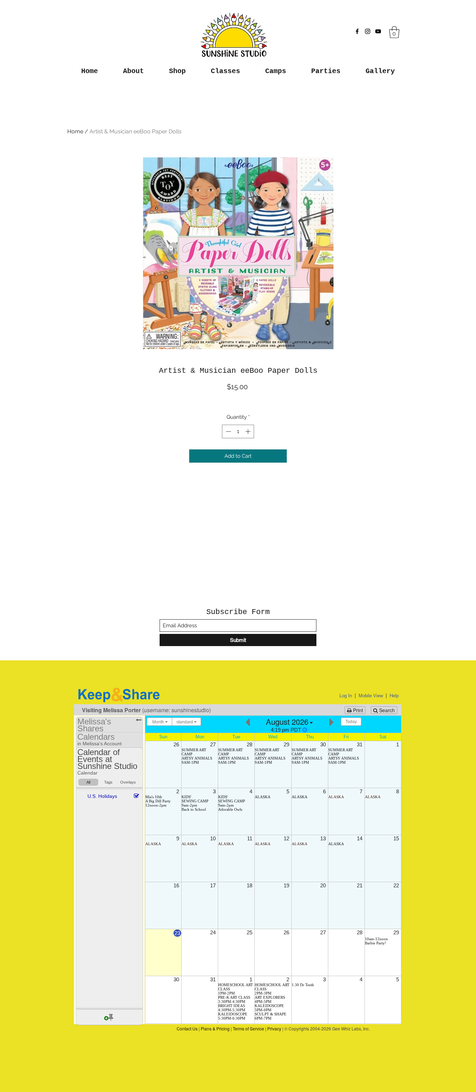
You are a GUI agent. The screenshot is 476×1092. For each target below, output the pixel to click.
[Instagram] (367, 31)
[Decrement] (227, 431)
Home (75, 131)
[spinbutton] (238, 431)
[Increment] (248, 431)
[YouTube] (378, 31)
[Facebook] (357, 31)
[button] (394, 32)
